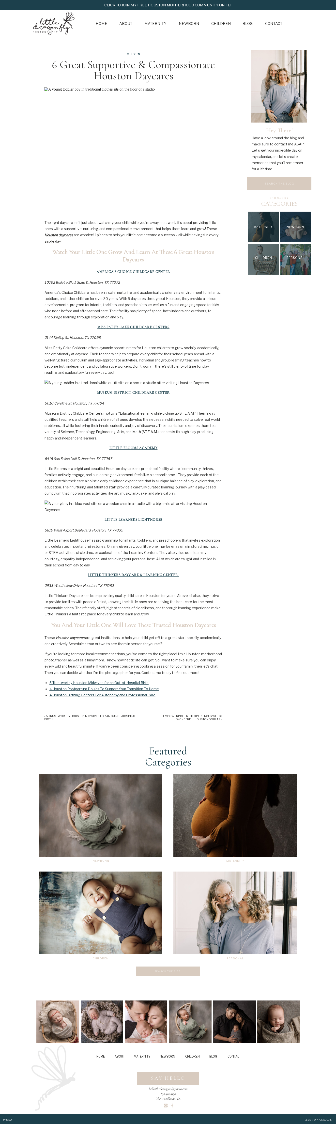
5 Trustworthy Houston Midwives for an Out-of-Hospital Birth (99, 683)
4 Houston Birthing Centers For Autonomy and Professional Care (102, 695)
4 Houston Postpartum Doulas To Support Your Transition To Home (104, 689)
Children (133, 54)
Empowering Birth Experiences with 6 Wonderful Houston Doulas (192, 717)
